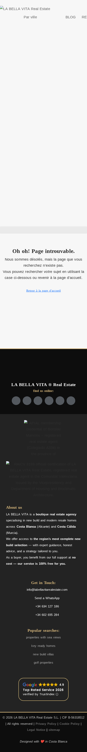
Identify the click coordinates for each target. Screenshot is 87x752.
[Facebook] (16, 400)
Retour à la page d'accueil (43, 290)
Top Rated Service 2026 (43, 690)
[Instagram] (38, 400)
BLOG (71, 17)
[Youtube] (49, 400)
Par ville (30, 17)
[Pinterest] (71, 400)
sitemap (54, 729)
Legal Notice (36, 729)
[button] (43, 230)
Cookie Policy (69, 723)
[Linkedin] (60, 400)
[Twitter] (27, 400)
